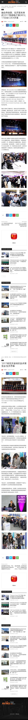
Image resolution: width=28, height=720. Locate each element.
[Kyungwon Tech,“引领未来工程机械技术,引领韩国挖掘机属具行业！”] (5, 305)
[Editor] (2, 21)
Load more (13, 351)
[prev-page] (2, 276)
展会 (10, 6)
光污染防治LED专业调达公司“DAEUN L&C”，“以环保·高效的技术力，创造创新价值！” (18, 312)
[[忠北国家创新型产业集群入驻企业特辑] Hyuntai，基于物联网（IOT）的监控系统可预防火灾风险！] (5, 337)
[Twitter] (10, 25)
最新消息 (6, 6)
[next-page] (5, 276)
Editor (5, 21)
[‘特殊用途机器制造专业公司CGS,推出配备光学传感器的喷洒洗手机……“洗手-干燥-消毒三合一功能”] (5, 288)
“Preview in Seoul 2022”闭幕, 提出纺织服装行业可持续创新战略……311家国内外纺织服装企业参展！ (18, 254)
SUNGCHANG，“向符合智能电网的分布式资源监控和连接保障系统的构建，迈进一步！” (18, 329)
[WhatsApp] (17, 25)
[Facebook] (7, 25)
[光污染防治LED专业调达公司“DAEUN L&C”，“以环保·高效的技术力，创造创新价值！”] (5, 312)
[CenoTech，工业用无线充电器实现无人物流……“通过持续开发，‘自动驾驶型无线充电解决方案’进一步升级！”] (5, 320)
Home (2, 6)
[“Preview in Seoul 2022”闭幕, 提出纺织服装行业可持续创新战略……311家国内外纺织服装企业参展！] (5, 254)
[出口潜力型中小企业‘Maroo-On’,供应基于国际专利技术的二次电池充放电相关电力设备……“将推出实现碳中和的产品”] (5, 296)
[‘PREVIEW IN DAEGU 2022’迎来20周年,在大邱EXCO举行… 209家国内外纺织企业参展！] (5, 262)
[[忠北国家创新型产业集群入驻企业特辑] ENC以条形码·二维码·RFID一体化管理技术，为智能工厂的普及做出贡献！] (5, 344)
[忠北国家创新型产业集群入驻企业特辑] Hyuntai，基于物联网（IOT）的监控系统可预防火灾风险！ (18, 336)
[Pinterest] (14, 25)
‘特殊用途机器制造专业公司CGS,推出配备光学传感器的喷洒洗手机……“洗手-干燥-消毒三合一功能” (18, 288)
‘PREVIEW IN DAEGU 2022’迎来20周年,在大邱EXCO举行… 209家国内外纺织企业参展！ (18, 262)
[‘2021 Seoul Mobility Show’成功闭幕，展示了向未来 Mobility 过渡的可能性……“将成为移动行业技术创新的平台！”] (5, 269)
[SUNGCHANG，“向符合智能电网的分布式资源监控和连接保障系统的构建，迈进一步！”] (5, 329)
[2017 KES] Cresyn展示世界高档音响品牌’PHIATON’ (21, 225)
